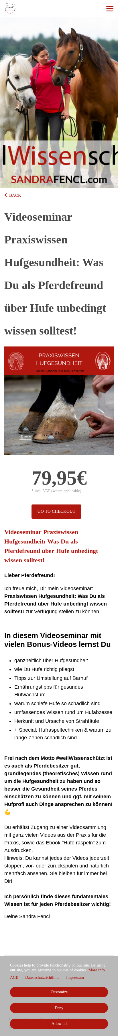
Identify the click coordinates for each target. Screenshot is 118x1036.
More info (96, 970)
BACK (15, 195)
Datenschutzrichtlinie (42, 977)
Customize (59, 992)
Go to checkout (56, 511)
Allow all (59, 1023)
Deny (59, 1008)
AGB (14, 977)
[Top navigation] (110, 8)
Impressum (75, 977)
